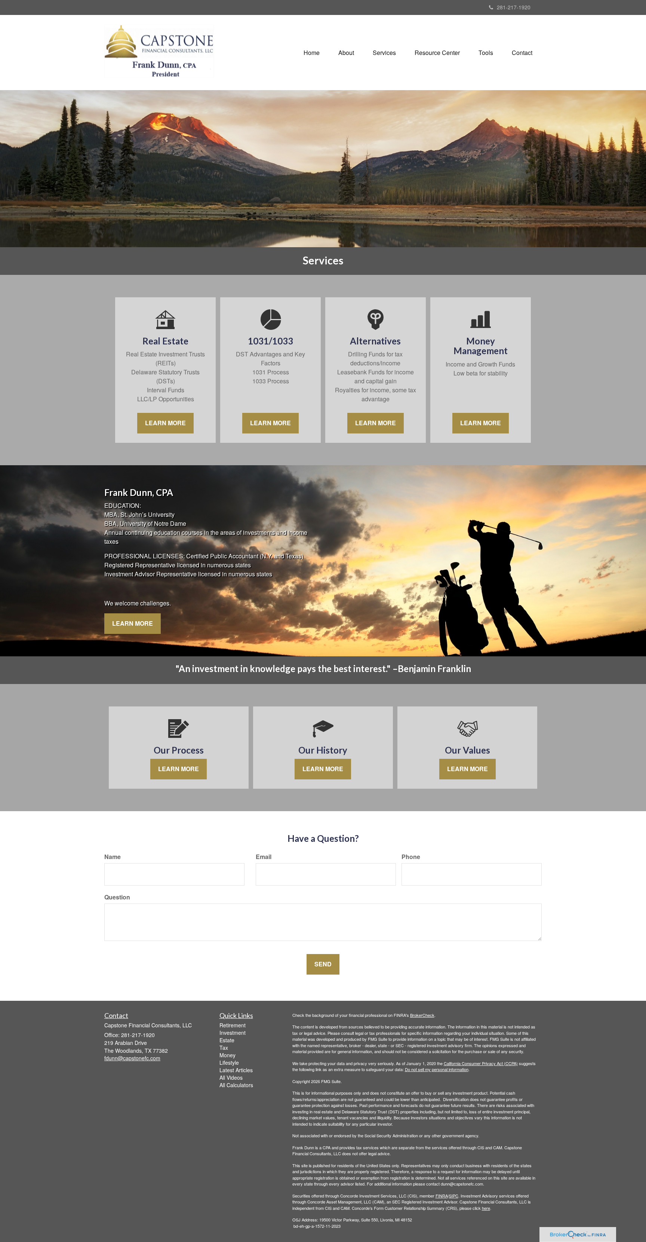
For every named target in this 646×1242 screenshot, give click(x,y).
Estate (226, 1040)
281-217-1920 (513, 7)
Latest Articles (236, 1070)
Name (112, 857)
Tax (223, 1047)
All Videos (231, 1077)
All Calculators (236, 1085)
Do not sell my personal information (436, 1069)
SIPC (453, 1196)
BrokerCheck (422, 1015)
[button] (346, 52)
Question (117, 897)
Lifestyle (229, 1062)
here (486, 1208)
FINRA (442, 1196)
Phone (411, 857)
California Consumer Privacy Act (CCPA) (481, 1063)
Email (263, 857)
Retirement (232, 1025)
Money (227, 1055)
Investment (232, 1032)
